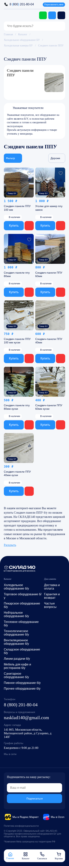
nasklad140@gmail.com (26, 717)
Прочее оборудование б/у (22, 688)
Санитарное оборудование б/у (16, 675)
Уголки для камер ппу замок (48, 208)
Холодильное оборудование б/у (16, 586)
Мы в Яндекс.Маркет (25, 816)
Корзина (59, 858)
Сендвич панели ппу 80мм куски (17, 407)
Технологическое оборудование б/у (16, 632)
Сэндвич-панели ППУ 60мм (48, 274)
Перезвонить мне (53, 4)
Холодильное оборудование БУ (22, 40)
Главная (8, 34)
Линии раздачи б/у (17, 658)
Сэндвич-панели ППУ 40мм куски (17, 473)
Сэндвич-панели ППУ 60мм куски (48, 407)
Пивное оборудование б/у (22, 682)
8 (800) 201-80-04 (21, 704)
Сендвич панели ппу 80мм (17, 274)
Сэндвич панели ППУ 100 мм (17, 208)
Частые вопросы (50, 605)
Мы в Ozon (57, 816)
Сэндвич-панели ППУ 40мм (48, 340)
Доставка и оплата (52, 586)
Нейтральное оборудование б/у (16, 614)
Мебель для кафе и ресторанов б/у (17, 666)
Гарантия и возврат (52, 596)
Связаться (42, 858)
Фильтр (10, 158)
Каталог (22, 34)
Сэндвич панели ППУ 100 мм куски (17, 340)
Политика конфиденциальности (21, 826)
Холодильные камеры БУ (18, 45)
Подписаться (34, 798)
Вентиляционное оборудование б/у (16, 642)
